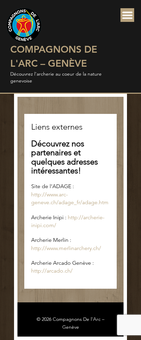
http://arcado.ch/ (52, 270)
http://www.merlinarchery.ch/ (66, 248)
